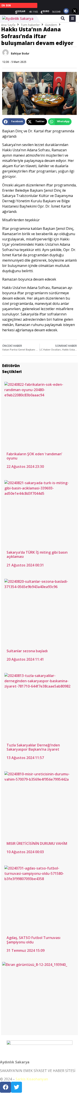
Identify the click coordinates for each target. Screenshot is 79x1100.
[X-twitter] (74, 11)
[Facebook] (66, 11)
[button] (13, 121)
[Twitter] (16, 1087)
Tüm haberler (30, 25)
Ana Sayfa (8, 25)
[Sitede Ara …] (63, 19)
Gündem (51, 25)
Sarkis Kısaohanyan (32, 1079)
